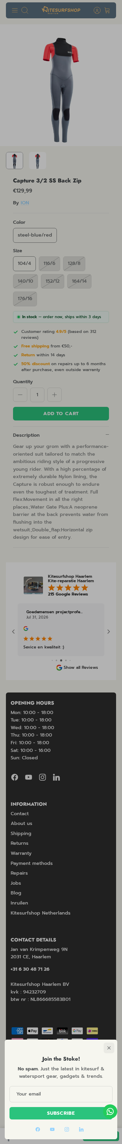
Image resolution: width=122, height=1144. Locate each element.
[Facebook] (38, 1129)
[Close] (109, 1048)
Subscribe (61, 1113)
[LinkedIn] (81, 1129)
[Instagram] (67, 1129)
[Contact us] (110, 1111)
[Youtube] (52, 1129)
